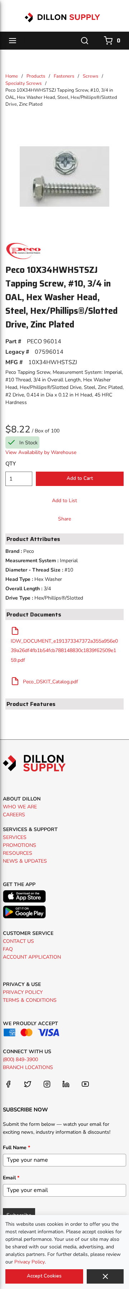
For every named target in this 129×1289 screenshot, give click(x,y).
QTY (10, 463)
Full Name (16, 1147)
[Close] (105, 1276)
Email (11, 1177)
